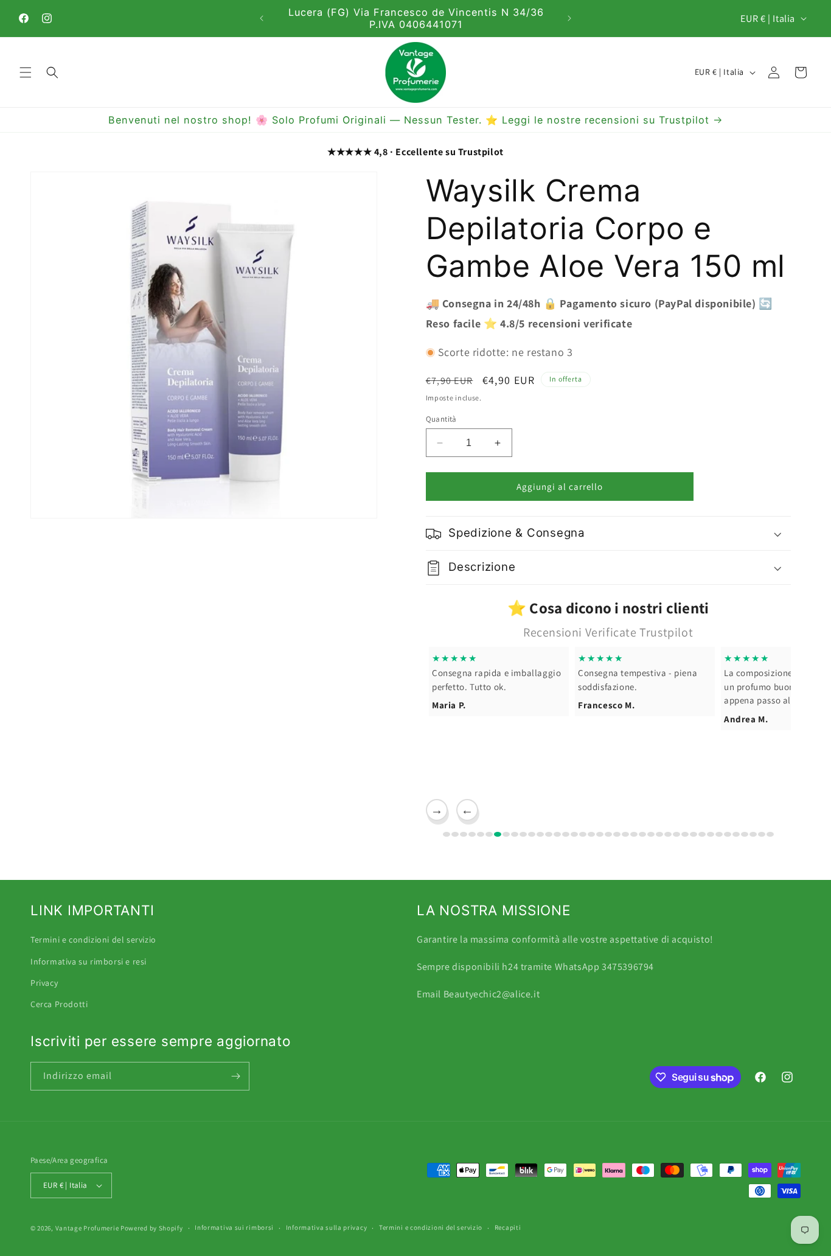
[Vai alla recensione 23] (634, 834)
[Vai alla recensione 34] (727, 834)
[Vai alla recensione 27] (668, 834)
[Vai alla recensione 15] (565, 834)
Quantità (441, 419)
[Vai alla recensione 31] (702, 834)
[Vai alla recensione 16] (574, 834)
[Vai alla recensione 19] (599, 834)
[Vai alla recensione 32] (710, 834)
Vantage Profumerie (87, 1228)
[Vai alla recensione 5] (480, 834)
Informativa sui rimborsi (234, 1227)
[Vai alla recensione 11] (531, 834)
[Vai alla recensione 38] (761, 834)
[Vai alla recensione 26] (659, 834)
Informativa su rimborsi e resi (88, 960)
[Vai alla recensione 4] (472, 834)
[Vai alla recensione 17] (582, 834)
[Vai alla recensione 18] (591, 834)
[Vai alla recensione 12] (540, 834)
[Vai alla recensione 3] (463, 834)
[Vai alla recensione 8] (506, 834)
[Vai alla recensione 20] (608, 834)
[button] (25, 72)
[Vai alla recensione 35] (736, 834)
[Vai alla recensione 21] (617, 834)
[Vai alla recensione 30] (693, 834)
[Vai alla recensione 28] (676, 834)
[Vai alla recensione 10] (523, 834)
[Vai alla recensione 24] (642, 834)
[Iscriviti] (235, 1076)
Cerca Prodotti (59, 1003)
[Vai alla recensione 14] (557, 834)
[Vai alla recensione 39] (770, 834)
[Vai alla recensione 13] (548, 834)
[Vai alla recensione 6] (489, 834)
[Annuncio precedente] (261, 18)
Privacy (44, 982)
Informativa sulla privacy (326, 1227)
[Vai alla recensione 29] (685, 834)
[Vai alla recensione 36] (744, 834)
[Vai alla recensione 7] (497, 834)
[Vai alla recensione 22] (625, 834)
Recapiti (508, 1227)
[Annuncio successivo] (569, 18)
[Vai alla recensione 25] (651, 834)
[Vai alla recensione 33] (719, 834)
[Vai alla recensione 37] (753, 834)
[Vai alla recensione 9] (514, 834)
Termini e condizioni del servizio (93, 938)
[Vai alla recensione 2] (455, 834)
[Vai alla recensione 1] (446, 834)
